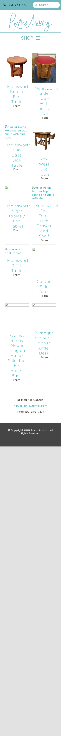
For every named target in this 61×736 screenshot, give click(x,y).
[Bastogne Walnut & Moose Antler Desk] (44, 305)
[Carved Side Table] (44, 249)
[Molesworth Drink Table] (17, 249)
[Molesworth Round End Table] (17, 54)
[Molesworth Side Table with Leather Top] (44, 54)
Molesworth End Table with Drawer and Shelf (46, 220)
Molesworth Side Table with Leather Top (46, 101)
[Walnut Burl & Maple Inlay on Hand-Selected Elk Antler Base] (17, 305)
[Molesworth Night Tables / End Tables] (17, 188)
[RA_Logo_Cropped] (30, 14)
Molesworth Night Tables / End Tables (19, 215)
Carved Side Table (44, 286)
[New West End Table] (44, 127)
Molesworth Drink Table (19, 265)
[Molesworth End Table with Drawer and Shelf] (44, 188)
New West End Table (44, 166)
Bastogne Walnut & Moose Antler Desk (44, 342)
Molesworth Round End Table (19, 94)
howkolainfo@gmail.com (30, 406)
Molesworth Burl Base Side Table (19, 155)
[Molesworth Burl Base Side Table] (17, 127)
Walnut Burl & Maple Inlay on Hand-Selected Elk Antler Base (17, 355)
